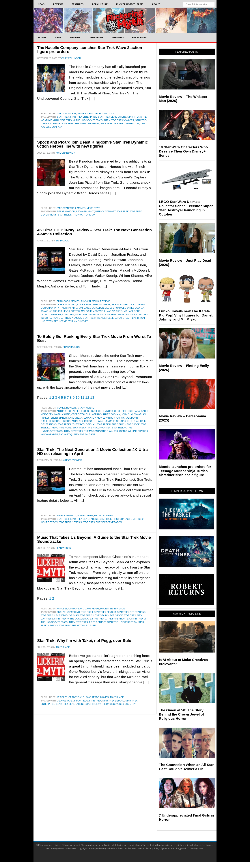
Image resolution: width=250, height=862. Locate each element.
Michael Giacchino (68, 612)
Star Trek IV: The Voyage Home (72, 618)
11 (82, 397)
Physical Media (90, 301)
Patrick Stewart (105, 211)
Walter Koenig (58, 321)
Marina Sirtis (114, 311)
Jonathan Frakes (51, 311)
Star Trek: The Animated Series (80, 123)
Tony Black (117, 697)
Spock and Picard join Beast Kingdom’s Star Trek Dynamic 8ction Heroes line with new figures (92, 144)
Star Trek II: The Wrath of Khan (77, 214)
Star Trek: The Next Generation (119, 123)
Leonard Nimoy (85, 211)
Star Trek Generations (112, 117)
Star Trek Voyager (122, 120)
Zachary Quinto (69, 434)
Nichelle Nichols (51, 421)
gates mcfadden (94, 308)
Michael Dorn (132, 311)
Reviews (105, 301)
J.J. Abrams (95, 414)
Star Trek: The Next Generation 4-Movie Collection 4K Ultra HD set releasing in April (92, 451)
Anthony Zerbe (101, 304)
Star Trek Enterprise (83, 117)
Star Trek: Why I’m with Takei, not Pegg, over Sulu (84, 640)
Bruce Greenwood (101, 411)
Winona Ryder (49, 434)
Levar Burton (71, 311)
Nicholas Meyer (73, 421)
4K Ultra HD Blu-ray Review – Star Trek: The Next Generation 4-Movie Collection (94, 232)
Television (101, 113)
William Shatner (78, 321)
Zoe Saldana (87, 434)
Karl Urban (75, 418)
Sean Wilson (117, 608)
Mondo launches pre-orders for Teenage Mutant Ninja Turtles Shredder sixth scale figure (185, 471)
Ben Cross (82, 411)
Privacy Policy (152, 848)
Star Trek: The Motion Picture (89, 431)
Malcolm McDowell (93, 311)
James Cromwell (115, 308)
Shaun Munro (85, 408)
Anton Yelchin (66, 411)
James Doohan (135, 308)
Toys (111, 113)
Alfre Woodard (66, 304)
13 (92, 397)
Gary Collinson (66, 113)
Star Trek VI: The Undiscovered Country (85, 120)
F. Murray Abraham (71, 308)
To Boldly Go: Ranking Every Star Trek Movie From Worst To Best (94, 338)
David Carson (137, 304)
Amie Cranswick (66, 208)
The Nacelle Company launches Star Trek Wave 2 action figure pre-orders (89, 49)
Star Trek (63, 117)
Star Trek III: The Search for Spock (118, 424)
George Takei (79, 414)
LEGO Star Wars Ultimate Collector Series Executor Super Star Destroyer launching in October (186, 208)
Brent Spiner (119, 304)
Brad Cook (63, 301)
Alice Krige (84, 304)
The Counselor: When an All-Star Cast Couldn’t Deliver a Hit (186, 767)
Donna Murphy (50, 308)
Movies (81, 113)
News (90, 113)
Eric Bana (134, 411)
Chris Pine (120, 411)
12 (87, 397)
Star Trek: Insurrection (122, 622)
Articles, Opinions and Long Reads (78, 608)
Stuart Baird (131, 318)
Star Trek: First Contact (120, 314)
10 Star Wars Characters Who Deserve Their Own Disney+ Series (183, 151)
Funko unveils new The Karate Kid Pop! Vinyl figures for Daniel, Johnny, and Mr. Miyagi (186, 315)
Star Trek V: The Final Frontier (91, 427)
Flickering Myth (125, 20)
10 (78, 397)
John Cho (127, 414)
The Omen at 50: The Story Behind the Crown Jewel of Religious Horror (181, 714)
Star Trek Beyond (105, 612)
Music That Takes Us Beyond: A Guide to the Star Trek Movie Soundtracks (94, 539)
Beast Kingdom (66, 211)
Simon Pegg (112, 421)
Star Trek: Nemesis (70, 318)
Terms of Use (134, 848)
